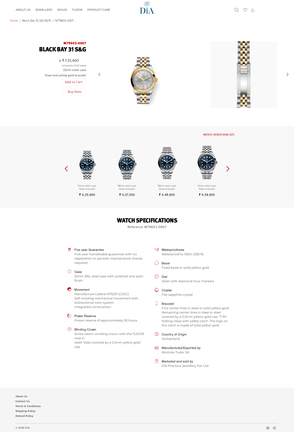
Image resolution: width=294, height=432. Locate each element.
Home (14, 20)
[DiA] (147, 8)
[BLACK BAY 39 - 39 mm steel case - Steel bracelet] (167, 162)
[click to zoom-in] (143, 74)
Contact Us (22, 401)
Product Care (98, 9)
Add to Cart (73, 82)
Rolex (62, 9)
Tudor (77, 9)
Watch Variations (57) (218, 134)
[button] (287, 74)
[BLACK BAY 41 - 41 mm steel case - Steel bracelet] (207, 162)
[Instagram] (274, 428)
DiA (27, 427)
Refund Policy (24, 416)
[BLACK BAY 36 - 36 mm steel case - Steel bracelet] (127, 162)
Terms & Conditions (28, 406)
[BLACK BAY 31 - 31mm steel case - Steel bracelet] (87, 162)
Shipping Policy (25, 411)
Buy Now (75, 92)
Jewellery (44, 9)
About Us (23, 9)
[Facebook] (267, 428)
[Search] (236, 10)
